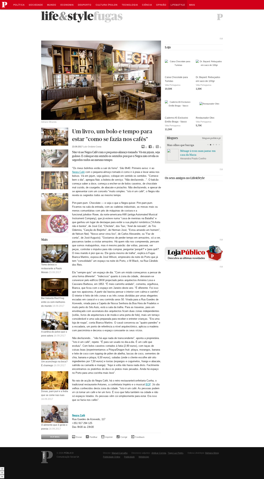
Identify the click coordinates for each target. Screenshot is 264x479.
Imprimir (109, 437)
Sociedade (36, 4)
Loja (168, 47)
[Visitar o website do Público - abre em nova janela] (220, 17)
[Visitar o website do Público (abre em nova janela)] (47, 457)
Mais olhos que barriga (180, 145)
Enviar (79, 437)
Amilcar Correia (159, 453)
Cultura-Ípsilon (107, 4)
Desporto (84, 4)
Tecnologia (130, 4)
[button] (210, 144)
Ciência (147, 4)
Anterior (207, 144)
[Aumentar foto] (54, 137)
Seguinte (219, 144)
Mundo (51, 4)
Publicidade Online (111, 457)
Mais (44, 239)
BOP (148, 384)
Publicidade (129, 457)
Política (19, 4)
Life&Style (178, 4)
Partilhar (93, 437)
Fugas (108, 16)
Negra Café (78, 172)
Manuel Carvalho (120, 453)
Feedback (140, 437)
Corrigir (123, 437)
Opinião (161, 4)
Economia (67, 4)
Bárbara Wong (212, 453)
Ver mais (55, 437)
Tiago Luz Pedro (175, 453)
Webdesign (144, 457)
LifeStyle (67, 16)
